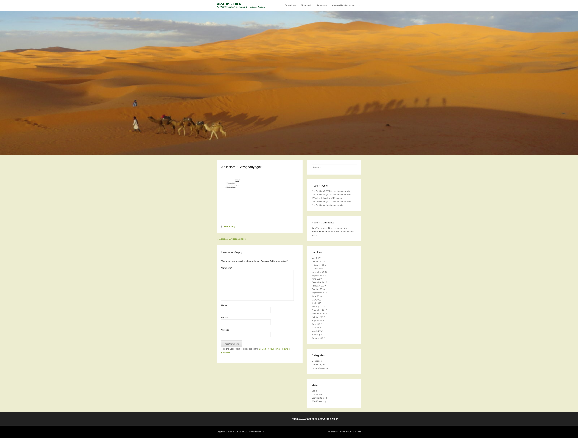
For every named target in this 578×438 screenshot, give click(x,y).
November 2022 (319, 272)
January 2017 (318, 338)
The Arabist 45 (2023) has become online (331, 201)
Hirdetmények (318, 364)
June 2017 (317, 324)
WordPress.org (319, 401)
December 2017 (319, 310)
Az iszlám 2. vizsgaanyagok (231, 239)
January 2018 (318, 306)
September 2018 (320, 292)
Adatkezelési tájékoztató (342, 5)
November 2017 (319, 313)
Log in (314, 391)
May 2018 (316, 300)
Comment (226, 268)
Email (224, 317)
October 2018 (318, 289)
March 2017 (317, 331)
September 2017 (320, 320)
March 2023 (317, 268)
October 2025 (318, 261)
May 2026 (316, 258)
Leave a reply (228, 226)
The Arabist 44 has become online (328, 205)
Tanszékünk (290, 5)
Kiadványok (321, 5)
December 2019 (319, 282)
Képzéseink (305, 5)
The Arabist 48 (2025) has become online (331, 194)
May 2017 (316, 327)
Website (225, 330)
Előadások (317, 361)
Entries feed (317, 394)
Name (224, 305)
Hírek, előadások (320, 368)
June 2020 (317, 279)
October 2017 (318, 317)
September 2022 (320, 275)
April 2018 (316, 303)
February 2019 (319, 286)
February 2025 (319, 265)
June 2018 (317, 296)
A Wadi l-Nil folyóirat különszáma (327, 198)
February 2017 (319, 334)
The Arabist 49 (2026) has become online (331, 191)
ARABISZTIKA (229, 4)
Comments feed (319, 398)
